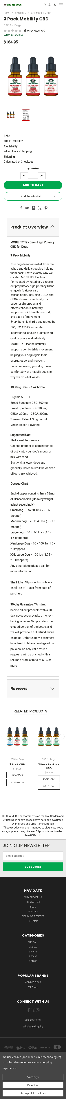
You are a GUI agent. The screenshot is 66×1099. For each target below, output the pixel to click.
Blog (33, 907)
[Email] (27, 208)
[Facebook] (21, 208)
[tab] (33, 227)
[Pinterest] (46, 208)
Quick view (17, 774)
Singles (33, 947)
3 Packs (33, 956)
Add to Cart (17, 782)
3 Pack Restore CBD (49, 766)
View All (33, 987)
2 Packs (33, 951)
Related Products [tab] (30, 711)
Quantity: (33, 168)
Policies (33, 911)
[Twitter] (40, 208)
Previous (4, 736)
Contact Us (33, 902)
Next (62, 736)
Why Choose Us (33, 897)
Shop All (33, 942)
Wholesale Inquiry (33, 1026)
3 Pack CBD (17, 764)
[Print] (33, 208)
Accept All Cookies (33, 1093)
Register (39, 916)
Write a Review (13, 35)
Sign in (26, 916)
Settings (33, 1077)
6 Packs (33, 961)
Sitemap (33, 921)
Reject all (33, 1085)
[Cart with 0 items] (55, 4)
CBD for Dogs (33, 982)
